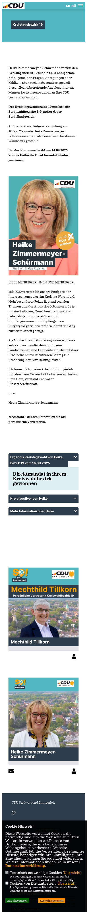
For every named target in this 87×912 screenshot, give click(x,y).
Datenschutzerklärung (25, 865)
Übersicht (72, 872)
